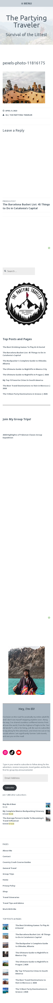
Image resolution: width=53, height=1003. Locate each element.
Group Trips (8, 874)
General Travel (9, 868)
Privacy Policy (9, 885)
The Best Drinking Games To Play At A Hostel (24, 347)
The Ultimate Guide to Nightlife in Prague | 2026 (26, 374)
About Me (7, 850)
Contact (7, 856)
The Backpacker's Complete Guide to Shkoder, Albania (31, 945)
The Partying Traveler (26, 21)
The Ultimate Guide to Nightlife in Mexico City (25, 369)
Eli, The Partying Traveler (19, 115)
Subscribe (9, 787)
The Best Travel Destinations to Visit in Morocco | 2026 (26, 387)
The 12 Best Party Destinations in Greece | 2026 (25, 394)
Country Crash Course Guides (17, 862)
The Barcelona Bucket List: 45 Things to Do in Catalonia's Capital (24, 354)
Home (5, 879)
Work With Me (9, 909)
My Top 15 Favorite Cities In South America (23, 380)
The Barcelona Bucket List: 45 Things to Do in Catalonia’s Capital (26, 205)
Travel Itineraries (11, 897)
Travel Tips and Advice (13, 903)
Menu (28, 3)
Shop (5, 891)
